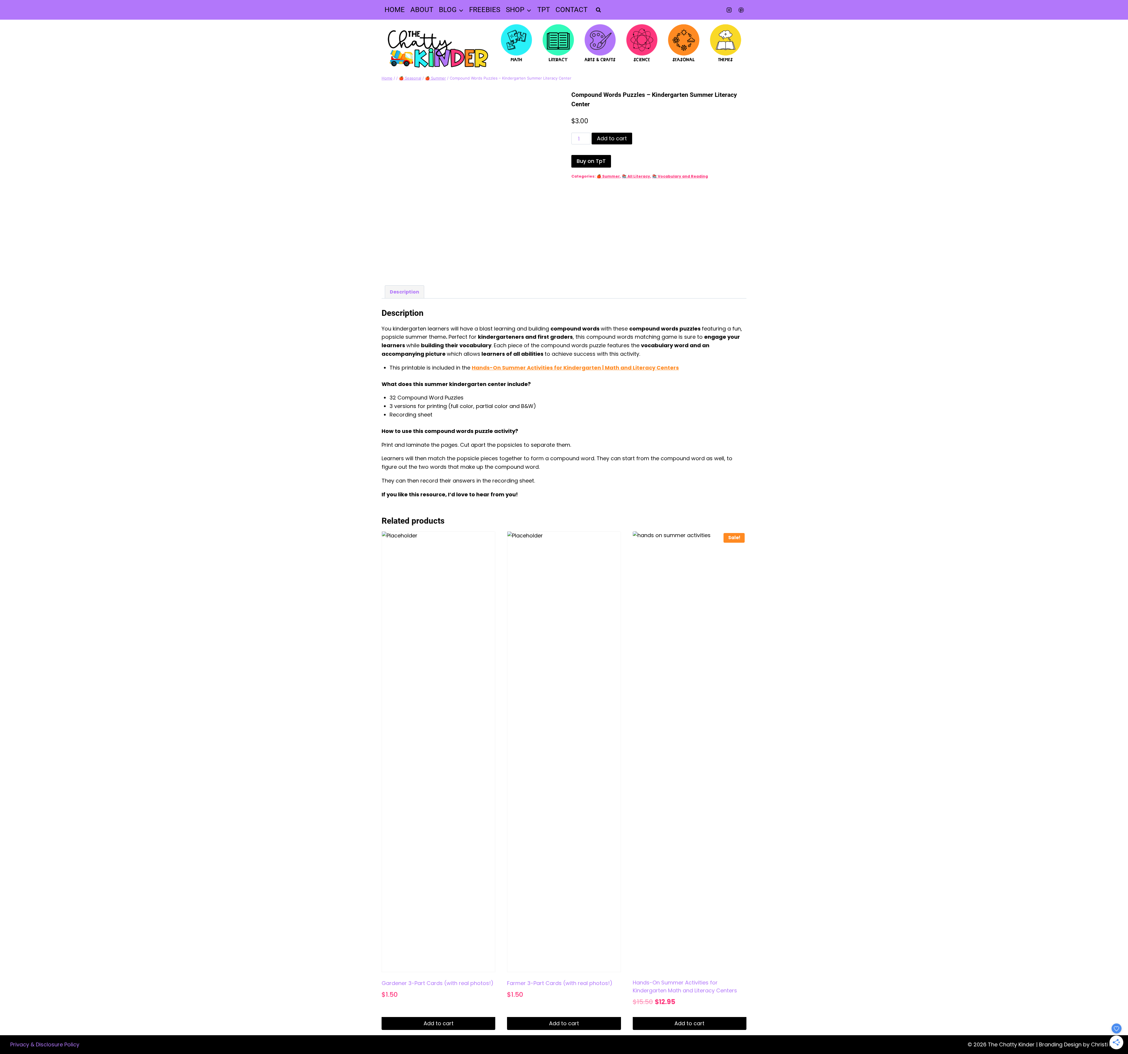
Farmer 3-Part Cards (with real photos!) (559, 983)
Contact (571, 10)
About (421, 10)
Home (395, 10)
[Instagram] (729, 10)
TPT (543, 10)
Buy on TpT (591, 161)
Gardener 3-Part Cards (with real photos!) (438, 983)
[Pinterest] (741, 10)
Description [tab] (404, 292)
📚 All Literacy (636, 176)
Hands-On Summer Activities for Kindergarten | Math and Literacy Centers (575, 367)
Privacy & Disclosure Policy (44, 1044)
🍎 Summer (608, 176)
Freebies (484, 10)
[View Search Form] (598, 10)
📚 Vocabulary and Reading (680, 176)
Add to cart (612, 138)
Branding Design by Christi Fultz (1080, 1044)
